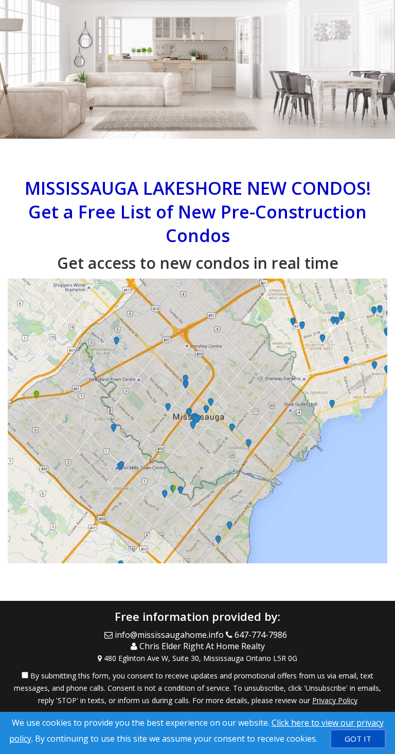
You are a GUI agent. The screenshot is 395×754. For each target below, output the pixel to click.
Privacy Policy (334, 700)
